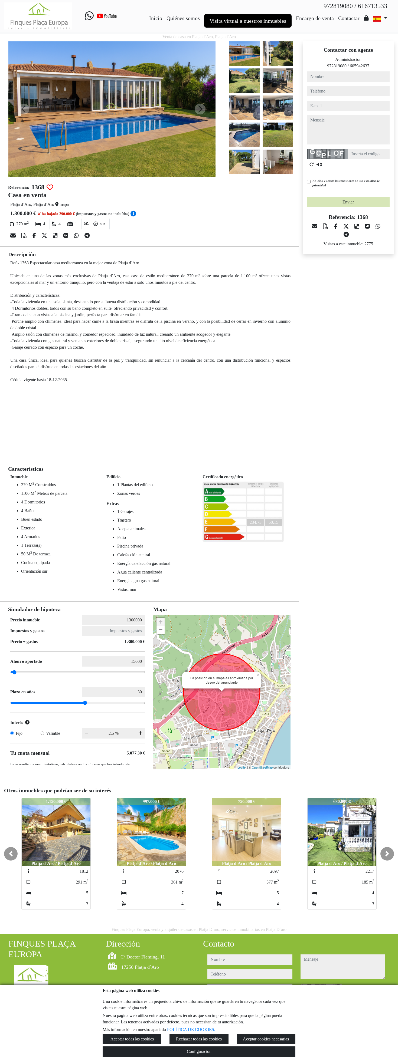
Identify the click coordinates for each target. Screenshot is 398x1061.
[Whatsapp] (89, 16)
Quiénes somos (183, 18)
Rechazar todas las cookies (199, 1039)
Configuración (199, 1051)
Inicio (155, 18)
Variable (53, 733)
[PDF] (24, 236)
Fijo (19, 733)
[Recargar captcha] (311, 164)
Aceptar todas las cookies (132, 1039)
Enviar (348, 202)
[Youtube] (107, 16)
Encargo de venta (315, 18)
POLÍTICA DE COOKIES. (191, 1029)
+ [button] (160, 621)
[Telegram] (87, 236)
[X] (45, 236)
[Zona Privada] (366, 18)
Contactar (349, 18)
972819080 (337, 66)
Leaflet (241, 767)
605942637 (359, 66)
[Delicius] (56, 236)
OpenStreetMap (262, 767)
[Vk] (66, 236)
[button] (11, 854)
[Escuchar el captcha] (319, 164)
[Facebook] (34, 236)
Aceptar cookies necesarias (266, 1039)
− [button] (160, 630)
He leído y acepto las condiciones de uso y (346, 183)
